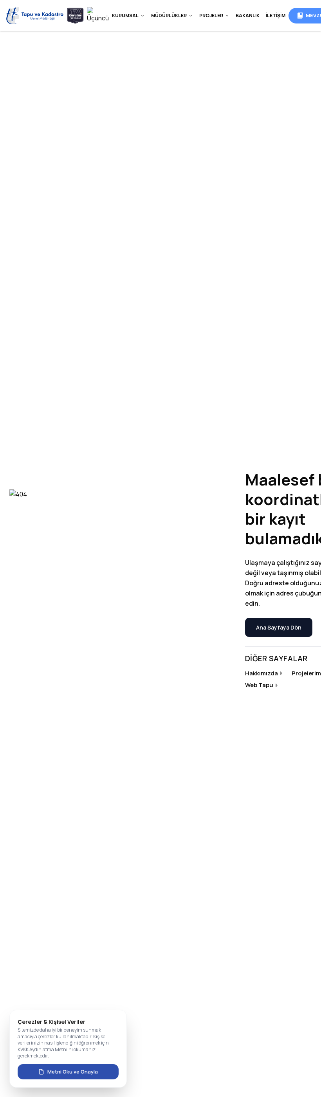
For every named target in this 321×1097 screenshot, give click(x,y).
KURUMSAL (125, 15)
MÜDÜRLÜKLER (169, 15)
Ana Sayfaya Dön (278, 627)
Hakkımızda (261, 673)
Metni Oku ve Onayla (72, 1071)
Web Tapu (259, 685)
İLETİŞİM (275, 15)
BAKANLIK (248, 15)
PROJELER (211, 15)
